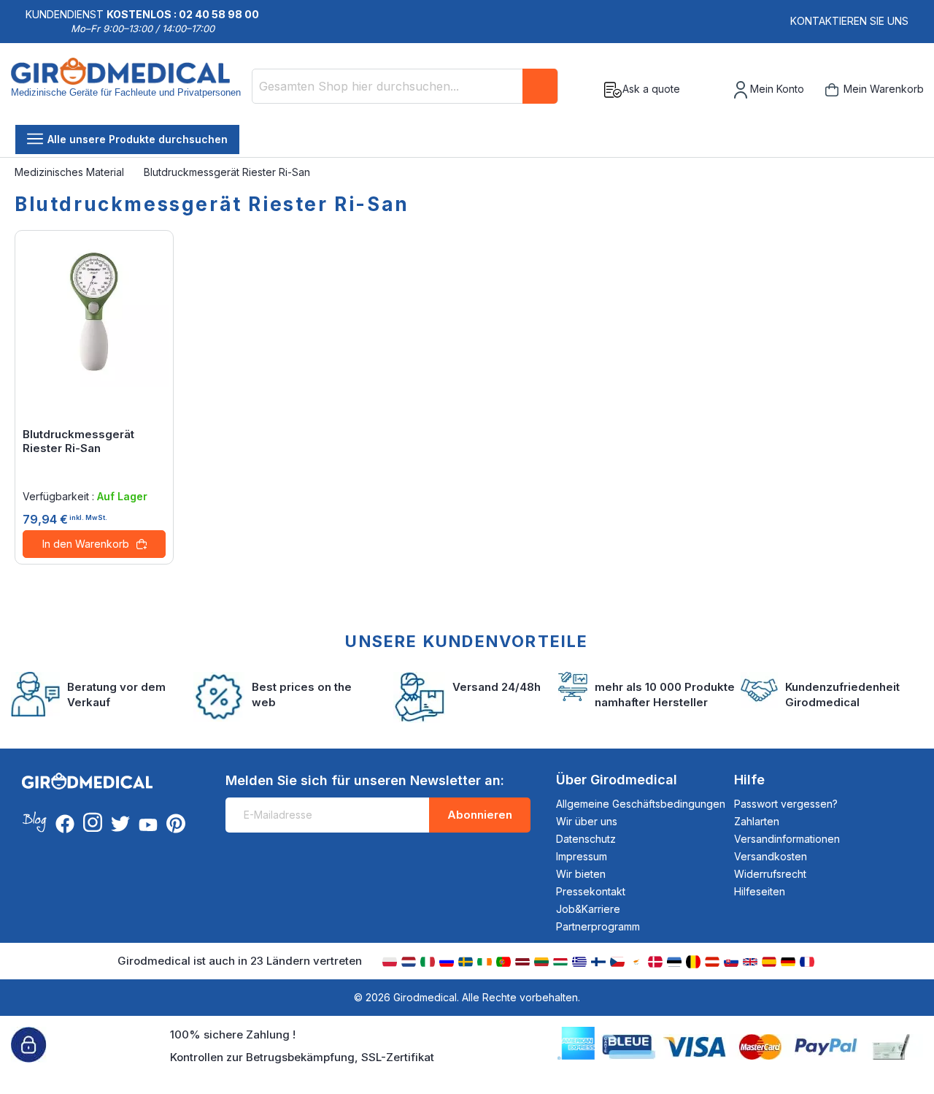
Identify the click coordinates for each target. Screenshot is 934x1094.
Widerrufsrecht (770, 874)
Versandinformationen (787, 839)
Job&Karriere (588, 909)
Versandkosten (770, 856)
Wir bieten (581, 874)
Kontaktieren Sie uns (849, 21)
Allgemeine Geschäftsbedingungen (640, 803)
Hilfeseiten (759, 891)
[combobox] (405, 86)
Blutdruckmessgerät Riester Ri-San (78, 441)
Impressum (581, 856)
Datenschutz (586, 839)
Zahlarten (756, 821)
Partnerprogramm (598, 926)
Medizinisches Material (71, 172)
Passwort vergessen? (786, 803)
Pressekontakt (590, 891)
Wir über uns (586, 821)
